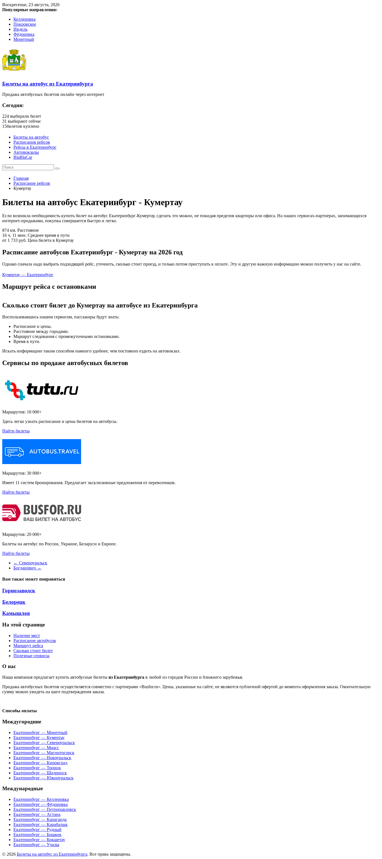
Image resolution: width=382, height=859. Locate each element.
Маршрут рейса (28, 645)
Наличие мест (26, 635)
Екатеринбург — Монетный (40, 732)
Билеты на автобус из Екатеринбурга (47, 84)
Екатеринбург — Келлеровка (41, 799)
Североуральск (30, 562)
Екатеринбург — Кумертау (39, 737)
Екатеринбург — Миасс (36, 747)
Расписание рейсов (31, 183)
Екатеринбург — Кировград (40, 762)
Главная (21, 178)
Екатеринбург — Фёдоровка (40, 804)
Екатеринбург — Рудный (37, 829)
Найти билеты (16, 431)
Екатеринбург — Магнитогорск (43, 752)
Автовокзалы (26, 152)
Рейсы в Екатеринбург (34, 147)
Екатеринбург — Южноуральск (43, 777)
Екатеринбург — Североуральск (44, 742)
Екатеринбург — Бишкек (37, 834)
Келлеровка (24, 19)
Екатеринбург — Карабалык (40, 824)
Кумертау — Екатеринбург (27, 274)
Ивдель (20, 29)
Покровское (24, 24)
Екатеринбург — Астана (36, 814)
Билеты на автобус (31, 137)
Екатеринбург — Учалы (36, 844)
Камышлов (16, 613)
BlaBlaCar (22, 157)
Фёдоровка (23, 34)
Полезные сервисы (31, 655)
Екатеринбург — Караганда (40, 819)
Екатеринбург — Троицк (37, 767)
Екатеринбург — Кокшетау (39, 839)
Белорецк (13, 602)
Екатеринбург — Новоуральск (42, 757)
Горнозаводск (18, 590)
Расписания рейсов (31, 142)
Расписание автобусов (34, 640)
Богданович (27, 567)
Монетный (23, 39)
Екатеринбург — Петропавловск (44, 809)
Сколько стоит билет (33, 650)
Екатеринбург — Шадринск (40, 772)
